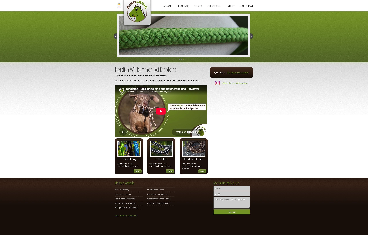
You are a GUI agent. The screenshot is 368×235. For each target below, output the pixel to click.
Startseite (168, 5)
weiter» (138, 171)
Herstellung (183, 5)
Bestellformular (246, 5)
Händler (230, 5)
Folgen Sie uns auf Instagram (235, 83)
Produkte (198, 5)
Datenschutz (132, 215)
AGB (116, 215)
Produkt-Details (214, 5)
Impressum (123, 215)
